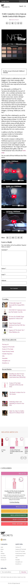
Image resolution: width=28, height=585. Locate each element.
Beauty (12, 447)
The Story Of (5, 344)
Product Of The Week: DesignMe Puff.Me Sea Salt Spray (16, 384)
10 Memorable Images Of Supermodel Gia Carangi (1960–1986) (17, 305)
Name (3, 268)
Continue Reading (14, 502)
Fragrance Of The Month (8, 347)
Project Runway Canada (8, 351)
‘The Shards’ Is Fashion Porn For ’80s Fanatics (17, 393)
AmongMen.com (6, 361)
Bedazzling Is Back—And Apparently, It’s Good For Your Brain (16, 403)
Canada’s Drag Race (7, 354)
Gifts (3, 356)
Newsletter (4, 358)
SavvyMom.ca (5, 363)
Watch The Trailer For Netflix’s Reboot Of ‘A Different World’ (16, 412)
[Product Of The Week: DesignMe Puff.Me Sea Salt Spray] (16, 441)
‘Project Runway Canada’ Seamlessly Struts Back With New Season (17, 325)
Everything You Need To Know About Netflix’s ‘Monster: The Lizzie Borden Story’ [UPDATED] (17, 375)
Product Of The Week (7, 349)
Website (3, 280)
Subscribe (23, 572)
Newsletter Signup (5, 1)
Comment (4, 249)
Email (3, 274)
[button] (7, 23)
